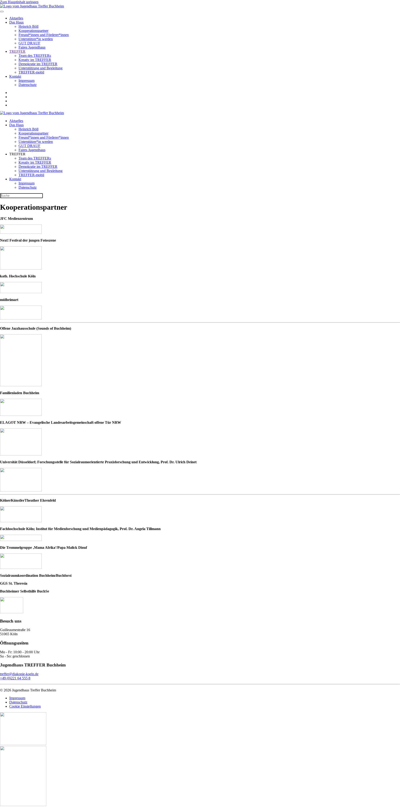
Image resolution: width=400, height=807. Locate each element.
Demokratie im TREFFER (38, 64)
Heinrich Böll (28, 26)
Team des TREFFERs (35, 56)
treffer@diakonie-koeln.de (19, 674)
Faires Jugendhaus (32, 47)
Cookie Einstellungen (25, 706)
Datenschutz (28, 85)
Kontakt (15, 76)
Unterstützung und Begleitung (40, 68)
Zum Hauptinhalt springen (19, 2)
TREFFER (17, 51)
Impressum (26, 81)
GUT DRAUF (29, 43)
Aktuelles (16, 18)
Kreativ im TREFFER (35, 60)
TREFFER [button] (17, 154)
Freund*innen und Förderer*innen (44, 35)
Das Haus (16, 22)
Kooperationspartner (33, 31)
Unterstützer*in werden (36, 39)
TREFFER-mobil (31, 72)
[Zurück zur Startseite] (32, 6)
